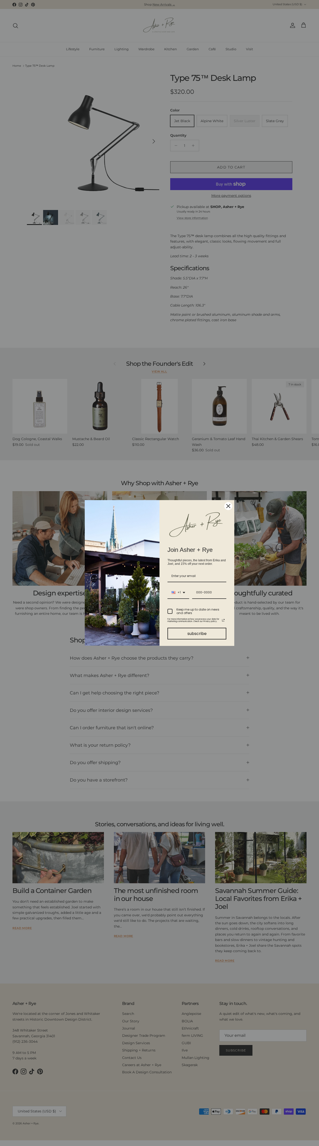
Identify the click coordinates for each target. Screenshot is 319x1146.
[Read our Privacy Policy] (223, 620)
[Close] (228, 506)
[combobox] (178, 593)
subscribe (197, 633)
